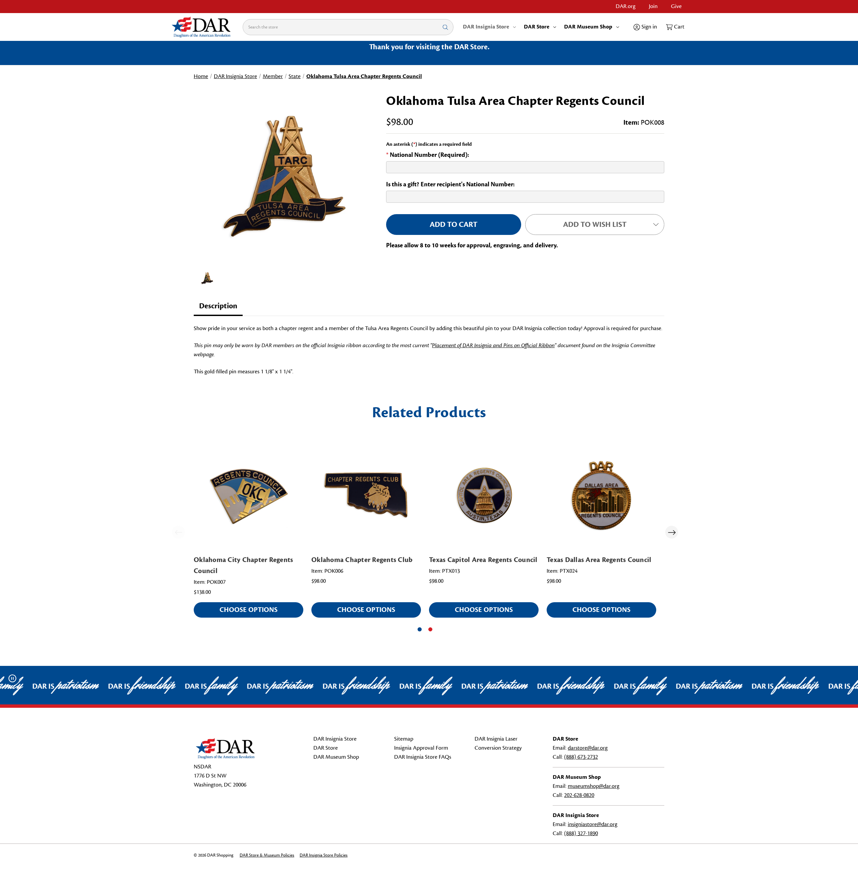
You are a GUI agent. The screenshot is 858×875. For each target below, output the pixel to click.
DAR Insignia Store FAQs (422, 757)
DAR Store (536, 26)
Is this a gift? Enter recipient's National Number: (450, 184)
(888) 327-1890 (581, 833)
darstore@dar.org (588, 748)
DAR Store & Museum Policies (267, 855)
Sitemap (403, 739)
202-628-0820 (579, 795)
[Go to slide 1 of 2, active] (420, 629)
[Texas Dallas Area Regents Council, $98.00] (601, 495)
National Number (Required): (427, 155)
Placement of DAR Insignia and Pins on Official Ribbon (493, 345)
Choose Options (249, 609)
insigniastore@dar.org (592, 824)
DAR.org (625, 6)
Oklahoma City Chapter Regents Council (243, 565)
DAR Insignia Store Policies (324, 855)
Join (653, 6)
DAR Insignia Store (486, 26)
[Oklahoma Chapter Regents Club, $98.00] (366, 495)
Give (676, 6)
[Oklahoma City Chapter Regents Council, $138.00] (248, 495)
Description (218, 306)
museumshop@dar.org (593, 786)
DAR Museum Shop (588, 26)
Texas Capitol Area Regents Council (483, 559)
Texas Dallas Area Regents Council (599, 559)
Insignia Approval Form (421, 748)
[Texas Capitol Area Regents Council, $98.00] (484, 495)
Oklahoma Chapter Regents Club (362, 559)
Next (671, 532)
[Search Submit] (445, 27)
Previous (178, 532)
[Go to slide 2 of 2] (430, 629)
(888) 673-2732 (581, 757)
